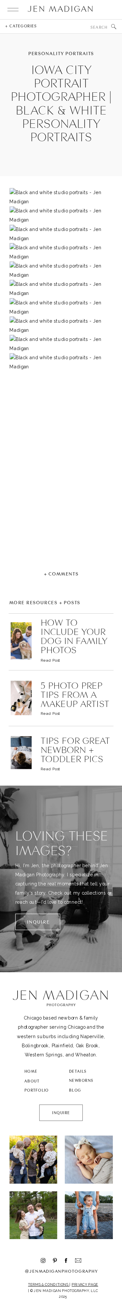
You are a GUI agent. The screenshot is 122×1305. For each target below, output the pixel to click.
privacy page (85, 1285)
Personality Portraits (61, 53)
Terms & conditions (48, 1285)
